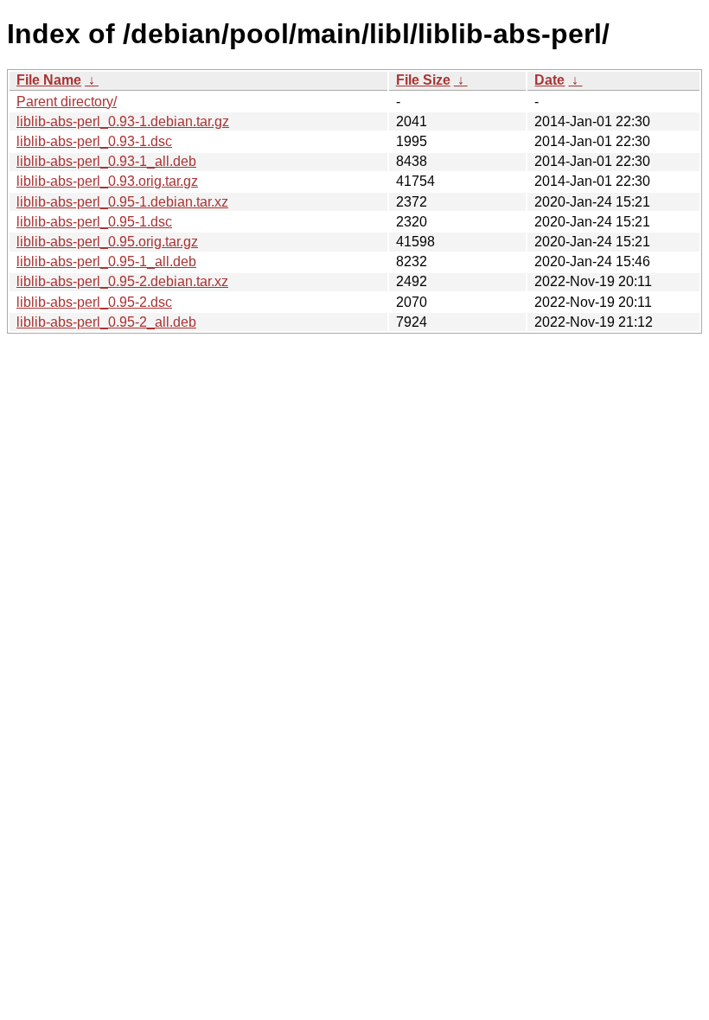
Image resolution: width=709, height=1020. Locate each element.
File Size (423, 80)
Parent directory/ (66, 101)
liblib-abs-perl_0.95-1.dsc (94, 221)
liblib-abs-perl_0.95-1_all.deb (106, 261)
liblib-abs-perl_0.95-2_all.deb (106, 322)
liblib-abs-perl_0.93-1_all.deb (106, 161)
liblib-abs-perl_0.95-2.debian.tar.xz (122, 281)
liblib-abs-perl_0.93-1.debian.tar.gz (122, 121)
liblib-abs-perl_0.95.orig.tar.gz (107, 241)
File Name (48, 80)
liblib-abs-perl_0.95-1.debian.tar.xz (122, 201)
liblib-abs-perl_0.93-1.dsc (94, 141)
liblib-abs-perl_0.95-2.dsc (94, 302)
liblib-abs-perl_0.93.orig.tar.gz (107, 181)
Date (549, 80)
